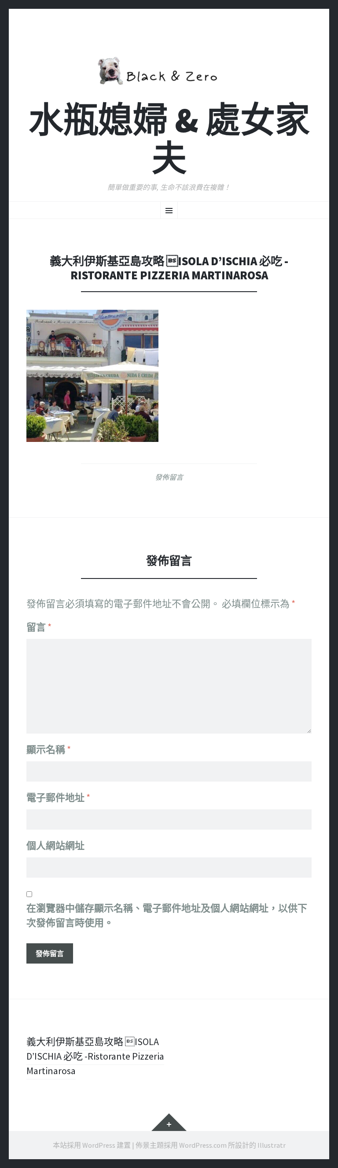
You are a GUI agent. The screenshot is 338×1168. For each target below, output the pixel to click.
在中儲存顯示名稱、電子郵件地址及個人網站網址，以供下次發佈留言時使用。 (166, 915)
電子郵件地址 (58, 797)
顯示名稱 (48, 749)
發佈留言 (169, 477)
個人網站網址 (55, 845)
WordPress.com (203, 1145)
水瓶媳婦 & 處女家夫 (169, 139)
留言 (38, 627)
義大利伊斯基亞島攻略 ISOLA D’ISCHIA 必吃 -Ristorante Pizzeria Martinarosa (95, 1056)
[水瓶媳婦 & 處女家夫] (169, 69)
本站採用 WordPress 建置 (92, 1145)
